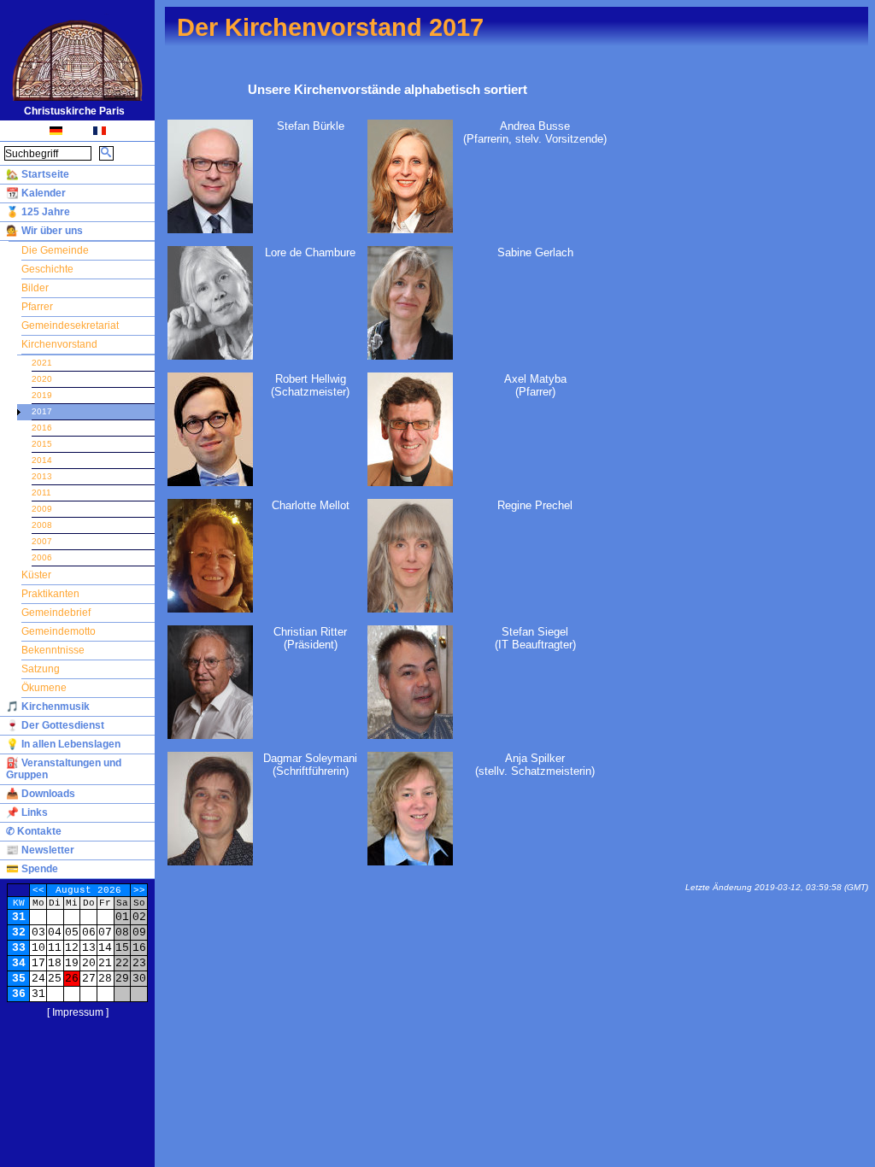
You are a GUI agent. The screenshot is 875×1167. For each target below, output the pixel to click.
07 (105, 932)
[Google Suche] (106, 153)
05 (72, 932)
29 (122, 978)
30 (139, 978)
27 (89, 978)
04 (55, 932)
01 (122, 917)
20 (89, 963)
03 (38, 932)
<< (38, 890)
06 (89, 932)
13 (89, 947)
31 (19, 917)
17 (38, 963)
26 (72, 978)
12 (72, 947)
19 (72, 963)
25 (55, 978)
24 (38, 978)
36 (19, 994)
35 (19, 978)
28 (105, 978)
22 (122, 963)
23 (139, 963)
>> (139, 890)
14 (105, 947)
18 (55, 963)
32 (19, 932)
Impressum (77, 1012)
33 (19, 947)
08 (122, 932)
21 (105, 963)
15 (122, 947)
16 (139, 947)
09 (139, 932)
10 (38, 947)
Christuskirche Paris (74, 111)
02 (139, 917)
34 (19, 963)
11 (55, 947)
